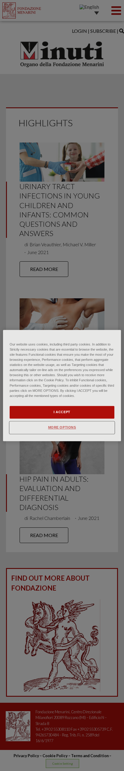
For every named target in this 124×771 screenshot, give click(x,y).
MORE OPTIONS (62, 427)
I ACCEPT (62, 412)
